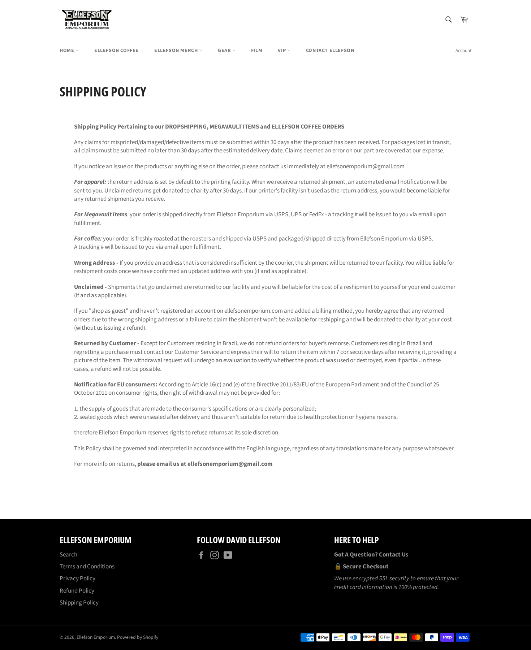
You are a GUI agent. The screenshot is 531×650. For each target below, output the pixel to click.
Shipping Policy (79, 602)
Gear (225, 50)
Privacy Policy (77, 578)
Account (463, 50)
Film (256, 50)
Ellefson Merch (176, 50)
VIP (282, 50)
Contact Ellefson (330, 50)
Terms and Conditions (87, 566)
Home (67, 50)
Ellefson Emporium (96, 637)
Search (68, 554)
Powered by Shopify (137, 637)
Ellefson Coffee (116, 50)
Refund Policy (77, 590)
